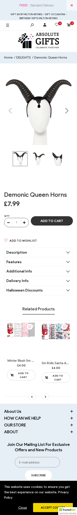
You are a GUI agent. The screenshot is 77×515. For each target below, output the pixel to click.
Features (14, 262)
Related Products (38, 308)
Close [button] (22, 508)
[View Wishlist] (57, 25)
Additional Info (19, 271)
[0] (69, 25)
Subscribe (38, 475)
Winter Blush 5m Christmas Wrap (31, 361)
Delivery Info (17, 281)
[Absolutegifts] (38, 41)
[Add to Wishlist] (30, 327)
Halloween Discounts (24, 290)
